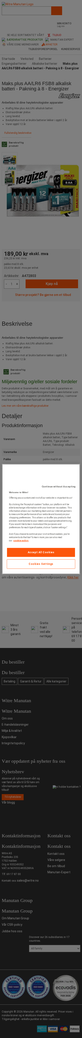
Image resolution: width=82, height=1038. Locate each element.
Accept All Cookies (41, 552)
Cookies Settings (41, 564)
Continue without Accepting (59, 486)
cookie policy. (21, 540)
